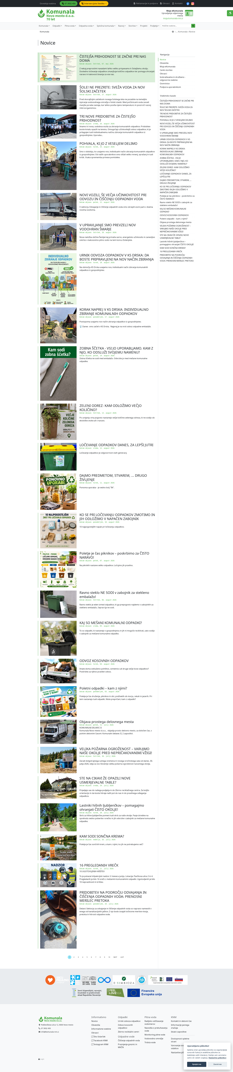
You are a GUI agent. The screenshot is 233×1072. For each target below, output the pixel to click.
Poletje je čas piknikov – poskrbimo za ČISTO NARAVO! (114, 555)
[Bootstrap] (51, 1019)
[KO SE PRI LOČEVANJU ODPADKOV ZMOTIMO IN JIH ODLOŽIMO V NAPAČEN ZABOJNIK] (58, 530)
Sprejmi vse (196, 1064)
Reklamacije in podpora (147, 3)
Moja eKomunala (167, 66)
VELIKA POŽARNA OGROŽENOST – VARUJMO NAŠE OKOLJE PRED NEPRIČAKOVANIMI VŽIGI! (115, 750)
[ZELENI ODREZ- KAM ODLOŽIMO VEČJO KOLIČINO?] (58, 422)
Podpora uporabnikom (170, 87)
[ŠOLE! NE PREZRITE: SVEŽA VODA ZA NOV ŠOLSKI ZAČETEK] (58, 98)
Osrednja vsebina (48, 3)
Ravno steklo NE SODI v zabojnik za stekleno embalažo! (114, 594)
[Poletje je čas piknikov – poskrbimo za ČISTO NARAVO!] (58, 569)
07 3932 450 (69, 3)
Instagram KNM (100, 1044)
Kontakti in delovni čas (181, 1021)
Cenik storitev (166, 70)
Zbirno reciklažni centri (128, 1031)
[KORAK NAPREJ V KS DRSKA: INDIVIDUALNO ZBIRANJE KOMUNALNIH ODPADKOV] (58, 325)
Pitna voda (70, 25)
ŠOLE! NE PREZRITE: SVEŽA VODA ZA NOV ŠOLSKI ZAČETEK (112, 89)
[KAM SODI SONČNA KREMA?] (58, 847)
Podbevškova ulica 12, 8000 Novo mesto (57, 1025)
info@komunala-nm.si (50, 1032)
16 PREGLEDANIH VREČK (98, 865)
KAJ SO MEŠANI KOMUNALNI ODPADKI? (110, 622)
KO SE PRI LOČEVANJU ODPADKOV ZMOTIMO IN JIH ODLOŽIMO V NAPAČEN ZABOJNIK (117, 516)
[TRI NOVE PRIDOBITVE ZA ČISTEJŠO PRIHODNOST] (58, 126)
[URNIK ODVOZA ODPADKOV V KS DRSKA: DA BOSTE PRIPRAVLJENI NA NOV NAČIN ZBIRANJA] (58, 279)
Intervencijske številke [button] (94, 3)
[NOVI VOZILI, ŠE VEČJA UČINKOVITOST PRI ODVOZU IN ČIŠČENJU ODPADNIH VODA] (58, 206)
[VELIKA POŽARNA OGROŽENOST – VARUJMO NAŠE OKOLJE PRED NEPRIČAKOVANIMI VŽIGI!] (58, 760)
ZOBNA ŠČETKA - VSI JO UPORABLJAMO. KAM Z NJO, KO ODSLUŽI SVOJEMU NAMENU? (116, 350)
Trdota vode (150, 1042)
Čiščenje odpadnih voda (129, 1040)
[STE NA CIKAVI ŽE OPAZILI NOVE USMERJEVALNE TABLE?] (58, 788)
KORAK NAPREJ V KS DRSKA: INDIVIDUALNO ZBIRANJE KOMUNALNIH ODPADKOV (114, 311)
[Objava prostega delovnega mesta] (58, 732)
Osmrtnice (165, 83)
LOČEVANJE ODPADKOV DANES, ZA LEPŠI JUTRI (116, 445)
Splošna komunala (105, 25)
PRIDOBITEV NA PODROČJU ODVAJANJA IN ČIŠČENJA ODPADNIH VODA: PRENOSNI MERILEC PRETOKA (112, 896)
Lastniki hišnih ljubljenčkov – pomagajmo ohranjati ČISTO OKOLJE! (111, 807)
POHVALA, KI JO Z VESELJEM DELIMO (108, 143)
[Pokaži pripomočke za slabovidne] (230, 13)
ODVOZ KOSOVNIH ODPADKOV (104, 660)
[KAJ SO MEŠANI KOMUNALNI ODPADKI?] (58, 638)
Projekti (143, 25)
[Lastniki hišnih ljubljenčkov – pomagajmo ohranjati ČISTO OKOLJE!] (58, 817)
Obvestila (164, 63)
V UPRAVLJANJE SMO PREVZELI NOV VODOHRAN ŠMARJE (107, 227)
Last (122, 957)
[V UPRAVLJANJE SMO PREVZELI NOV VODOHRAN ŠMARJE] (58, 236)
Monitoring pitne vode (155, 1034)
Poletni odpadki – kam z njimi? (103, 688)
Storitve (132, 25)
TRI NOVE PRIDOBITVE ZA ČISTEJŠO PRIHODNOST (107, 118)
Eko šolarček (99, 1036)
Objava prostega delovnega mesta (106, 721)
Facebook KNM (100, 1040)
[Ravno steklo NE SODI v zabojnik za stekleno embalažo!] (58, 604)
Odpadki (56, 25)
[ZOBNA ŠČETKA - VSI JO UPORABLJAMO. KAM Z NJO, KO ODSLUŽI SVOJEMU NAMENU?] (58, 373)
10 (109, 957)
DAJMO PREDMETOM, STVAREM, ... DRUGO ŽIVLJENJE (113, 477)
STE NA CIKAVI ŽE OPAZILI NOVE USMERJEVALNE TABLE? (105, 780)
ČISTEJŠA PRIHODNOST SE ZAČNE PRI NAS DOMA (112, 58)
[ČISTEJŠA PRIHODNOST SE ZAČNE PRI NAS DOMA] (58, 67)
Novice (163, 59)
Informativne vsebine (101, 1029)
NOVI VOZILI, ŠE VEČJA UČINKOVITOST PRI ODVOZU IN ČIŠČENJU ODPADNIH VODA (112, 197)
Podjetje (154, 25)
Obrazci (166, 3)
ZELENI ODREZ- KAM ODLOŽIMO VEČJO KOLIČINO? (110, 407)
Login (42, 1059)
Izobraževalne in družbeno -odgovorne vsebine (172, 78)
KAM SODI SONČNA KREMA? (101, 836)
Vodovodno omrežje (154, 1038)
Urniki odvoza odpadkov (129, 1021)
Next (115, 957)
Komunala (43, 25)
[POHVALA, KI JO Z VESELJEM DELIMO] (58, 165)
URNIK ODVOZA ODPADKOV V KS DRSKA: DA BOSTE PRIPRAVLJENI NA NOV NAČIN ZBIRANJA (116, 257)
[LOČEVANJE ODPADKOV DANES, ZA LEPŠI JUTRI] (58, 457)
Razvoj (121, 25)
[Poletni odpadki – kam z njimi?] (58, 701)
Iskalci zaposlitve (178, 1031)
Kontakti (178, 3)
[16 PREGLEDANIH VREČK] (58, 875)
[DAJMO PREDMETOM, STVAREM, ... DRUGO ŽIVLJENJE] (58, 491)
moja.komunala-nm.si (173, 18)
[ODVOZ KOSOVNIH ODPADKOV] (58, 671)
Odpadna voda (85, 25)
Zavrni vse (217, 1064)
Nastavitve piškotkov (180, 1052)
